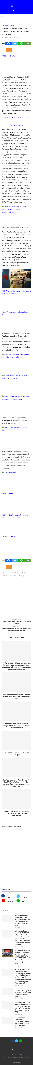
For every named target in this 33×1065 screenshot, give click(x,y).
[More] (9, 48)
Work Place (13, 576)
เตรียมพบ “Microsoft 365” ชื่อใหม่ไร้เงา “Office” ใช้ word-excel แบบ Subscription (16, 813)
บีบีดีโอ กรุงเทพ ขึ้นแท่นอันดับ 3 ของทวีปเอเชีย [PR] (16, 754)
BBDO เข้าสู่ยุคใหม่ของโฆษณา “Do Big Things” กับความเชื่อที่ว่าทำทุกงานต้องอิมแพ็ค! (16, 696)
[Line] (21, 43)
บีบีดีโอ (20, 576)
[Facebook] (8, 43)
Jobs (20, 1054)
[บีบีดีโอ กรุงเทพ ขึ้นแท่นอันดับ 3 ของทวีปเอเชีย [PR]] (16, 740)
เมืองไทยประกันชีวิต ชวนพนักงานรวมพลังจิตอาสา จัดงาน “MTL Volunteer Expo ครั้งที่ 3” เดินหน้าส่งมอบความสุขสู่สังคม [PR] (23, 1007)
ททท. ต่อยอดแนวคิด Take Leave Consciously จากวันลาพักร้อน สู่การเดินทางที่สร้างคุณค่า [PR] (22, 1022)
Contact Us (14, 1054)
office (5, 576)
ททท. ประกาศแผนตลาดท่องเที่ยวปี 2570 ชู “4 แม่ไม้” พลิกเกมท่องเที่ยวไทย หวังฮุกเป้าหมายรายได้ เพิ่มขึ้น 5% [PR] (23, 993)
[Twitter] (15, 43)
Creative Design (13, 573)
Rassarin (6, 37)
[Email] (27, 43)
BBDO (4, 573)
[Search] (31, 16)
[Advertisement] (16, 597)
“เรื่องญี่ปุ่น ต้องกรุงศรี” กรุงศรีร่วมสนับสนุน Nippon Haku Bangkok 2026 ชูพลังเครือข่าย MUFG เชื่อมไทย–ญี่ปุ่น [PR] (22, 920)
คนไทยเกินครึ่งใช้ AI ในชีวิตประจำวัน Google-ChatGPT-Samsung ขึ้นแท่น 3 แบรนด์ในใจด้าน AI (16, 726)
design (23, 573)
